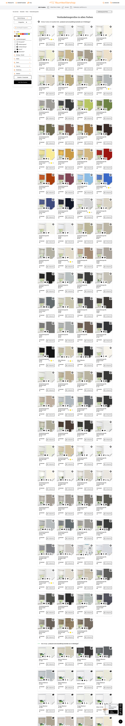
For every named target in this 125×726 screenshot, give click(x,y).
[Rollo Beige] (17, 34)
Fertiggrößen (21, 22)
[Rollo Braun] (15, 36)
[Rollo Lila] (25, 34)
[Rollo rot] (23, 34)
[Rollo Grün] (29, 34)
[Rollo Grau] (17, 36)
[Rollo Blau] (27, 34)
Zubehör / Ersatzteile (22, 77)
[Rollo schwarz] (19, 36)
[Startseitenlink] (62, 2)
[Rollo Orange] (21, 34)
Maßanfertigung (21, 18)
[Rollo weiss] (15, 34)
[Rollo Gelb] (19, 34)
